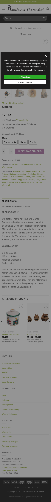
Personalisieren (25, 82)
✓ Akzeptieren (25, 77)
